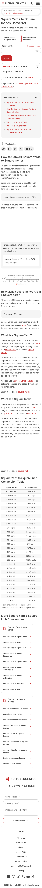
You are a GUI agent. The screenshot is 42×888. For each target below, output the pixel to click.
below (30, 77)
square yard (32, 413)
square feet (10, 349)
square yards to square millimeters (12, 676)
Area (19, 10)
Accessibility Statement (21, 866)
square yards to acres (12, 642)
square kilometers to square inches (14, 726)
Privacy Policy (21, 861)
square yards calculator (24, 381)
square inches (24, 471)
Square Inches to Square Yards (10, 38)
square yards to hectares (13, 683)
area (24, 325)
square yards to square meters (16, 661)
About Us (21, 838)
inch (35, 407)
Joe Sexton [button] (11, 143)
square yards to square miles (15, 637)
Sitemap (21, 870)
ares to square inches (12, 764)
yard (38, 343)
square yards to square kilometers (12, 654)
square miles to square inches (15, 709)
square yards (24, 392)
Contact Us (21, 842)
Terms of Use (21, 856)
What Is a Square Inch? (16, 126)
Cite (30, 149)
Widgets (21, 847)
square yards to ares (11, 689)
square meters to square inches (13, 734)
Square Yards (27, 10)
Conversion (11, 10)
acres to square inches (12, 714)
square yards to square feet (14, 648)
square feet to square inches (15, 720)
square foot (8, 413)
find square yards (33, 46)
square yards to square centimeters (12, 668)
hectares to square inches (14, 758)
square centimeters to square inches (15, 743)
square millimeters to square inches (15, 751)
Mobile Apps (21, 852)
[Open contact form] (37, 66)
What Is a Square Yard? (17, 122)
